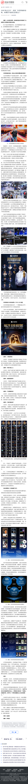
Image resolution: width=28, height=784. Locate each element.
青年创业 (14, 770)
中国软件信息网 (12, 773)
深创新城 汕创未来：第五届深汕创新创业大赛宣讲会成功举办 (14, 755)
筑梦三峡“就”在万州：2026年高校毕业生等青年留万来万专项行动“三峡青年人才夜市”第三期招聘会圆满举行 (15, 753)
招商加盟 (15, 769)
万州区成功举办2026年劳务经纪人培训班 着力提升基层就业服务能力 (14, 751)
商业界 (19, 770)
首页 (4, 7)
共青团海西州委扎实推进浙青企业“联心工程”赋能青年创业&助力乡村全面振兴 (15, 749)
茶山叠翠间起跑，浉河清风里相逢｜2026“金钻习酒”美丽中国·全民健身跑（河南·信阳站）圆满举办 (15, 758)
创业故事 (8, 770)
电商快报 (21, 769)
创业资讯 (7, 7)
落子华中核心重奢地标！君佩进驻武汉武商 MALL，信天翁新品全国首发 (15, 746)
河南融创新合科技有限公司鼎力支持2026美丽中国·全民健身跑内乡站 (15, 762)
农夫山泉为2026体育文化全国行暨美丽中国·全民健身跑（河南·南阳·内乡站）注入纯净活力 (15, 760)
